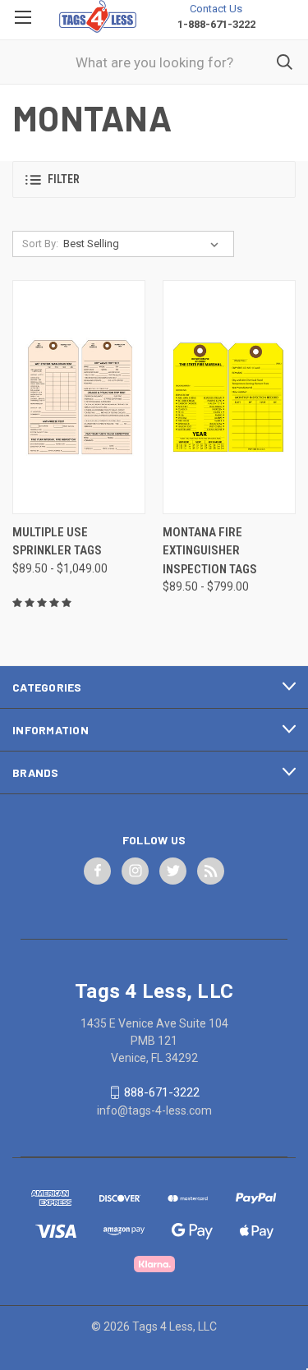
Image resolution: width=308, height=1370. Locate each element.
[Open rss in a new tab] (211, 870)
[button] (154, 179)
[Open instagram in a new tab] (135, 870)
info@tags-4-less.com (154, 1110)
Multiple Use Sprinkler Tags (57, 542)
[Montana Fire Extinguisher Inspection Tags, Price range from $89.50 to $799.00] (229, 397)
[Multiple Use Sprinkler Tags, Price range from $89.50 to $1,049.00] (79, 397)
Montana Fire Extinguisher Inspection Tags (210, 551)
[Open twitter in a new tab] (173, 870)
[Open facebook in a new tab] (97, 870)
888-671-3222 (162, 1092)
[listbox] (144, 244)
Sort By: (40, 243)
